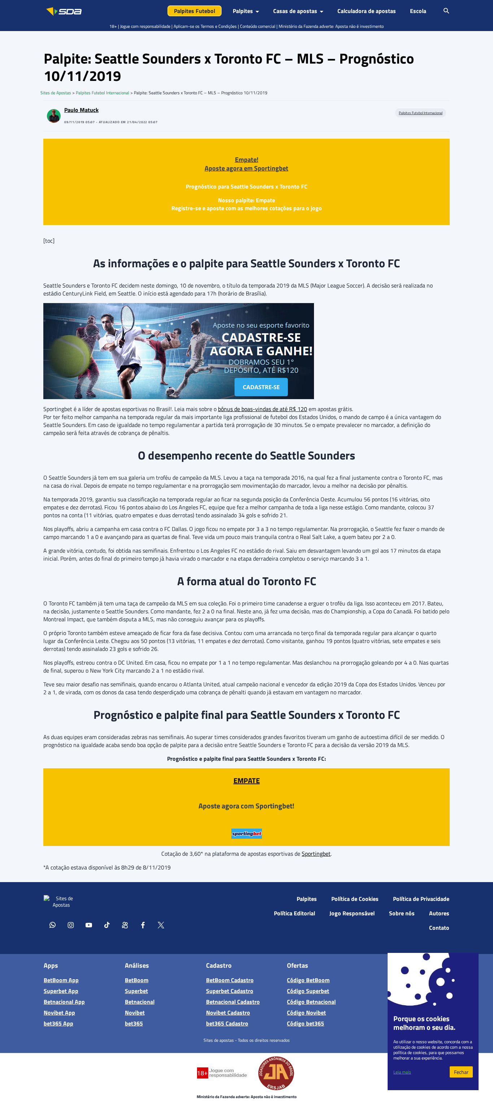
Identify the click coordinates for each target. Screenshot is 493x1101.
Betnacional (139, 1001)
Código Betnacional (311, 1001)
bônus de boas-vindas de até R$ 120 (262, 409)
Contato (439, 927)
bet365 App (58, 1023)
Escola (418, 11)
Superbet (136, 990)
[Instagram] (71, 925)
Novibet (135, 1012)
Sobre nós (402, 913)
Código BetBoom (308, 980)
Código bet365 (305, 1023)
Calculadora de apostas (366, 11)
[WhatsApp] (53, 925)
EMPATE (247, 780)
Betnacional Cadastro (233, 1001)
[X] (161, 925)
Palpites (307, 898)
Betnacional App (64, 1001)
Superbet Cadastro (229, 990)
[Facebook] (143, 925)
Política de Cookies (355, 898)
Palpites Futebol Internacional (102, 92)
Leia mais (402, 1072)
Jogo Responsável (352, 913)
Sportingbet (316, 853)
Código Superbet (308, 990)
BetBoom (136, 980)
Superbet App (61, 990)
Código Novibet (306, 1012)
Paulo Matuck (81, 109)
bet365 (134, 1023)
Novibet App (59, 1012)
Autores (439, 913)
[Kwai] (125, 925)
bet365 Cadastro (227, 1023)
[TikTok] (107, 925)
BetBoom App (61, 980)
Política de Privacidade (421, 898)
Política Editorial (294, 913)
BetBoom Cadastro (230, 980)
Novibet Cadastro (228, 1012)
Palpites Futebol (194, 11)
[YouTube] (89, 925)
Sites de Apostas (55, 92)
